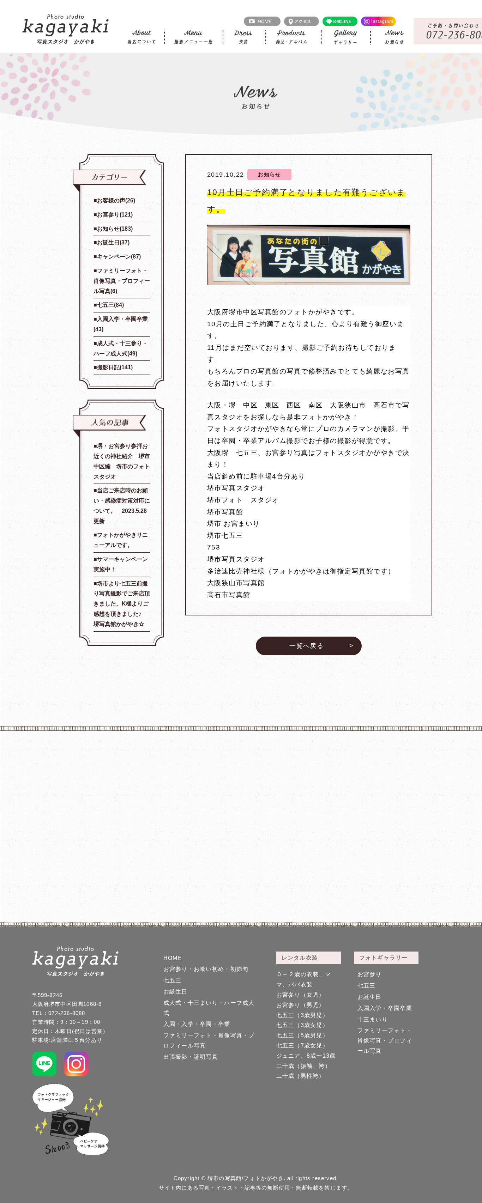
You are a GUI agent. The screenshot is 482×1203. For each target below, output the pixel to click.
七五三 (172, 980)
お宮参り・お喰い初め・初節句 (206, 969)
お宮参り (369, 974)
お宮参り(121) (115, 215)
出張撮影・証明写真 (190, 1057)
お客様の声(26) (116, 200)
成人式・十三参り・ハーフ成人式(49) (121, 348)
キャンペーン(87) (119, 257)
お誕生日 (175, 992)
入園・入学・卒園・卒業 (196, 1024)
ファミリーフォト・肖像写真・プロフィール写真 (384, 1040)
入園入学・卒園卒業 (384, 1008)
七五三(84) (110, 305)
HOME (172, 958)
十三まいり (372, 1019)
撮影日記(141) (115, 367)
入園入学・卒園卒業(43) (121, 324)
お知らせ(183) (115, 229)
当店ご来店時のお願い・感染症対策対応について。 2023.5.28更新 (122, 505)
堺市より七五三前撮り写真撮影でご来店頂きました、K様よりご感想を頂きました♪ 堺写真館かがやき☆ (122, 604)
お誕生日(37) (113, 242)
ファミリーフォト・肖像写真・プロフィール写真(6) (122, 281)
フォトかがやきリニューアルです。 (121, 540)
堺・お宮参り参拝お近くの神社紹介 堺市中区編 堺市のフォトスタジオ (122, 461)
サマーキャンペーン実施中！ (121, 564)
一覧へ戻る (306, 645)
